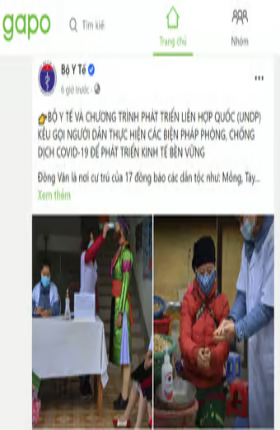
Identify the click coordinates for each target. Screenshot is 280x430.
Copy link (26, 142)
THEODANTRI (10, 134)
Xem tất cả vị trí (13, 271)
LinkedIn (16, 142)
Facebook (6, 142)
